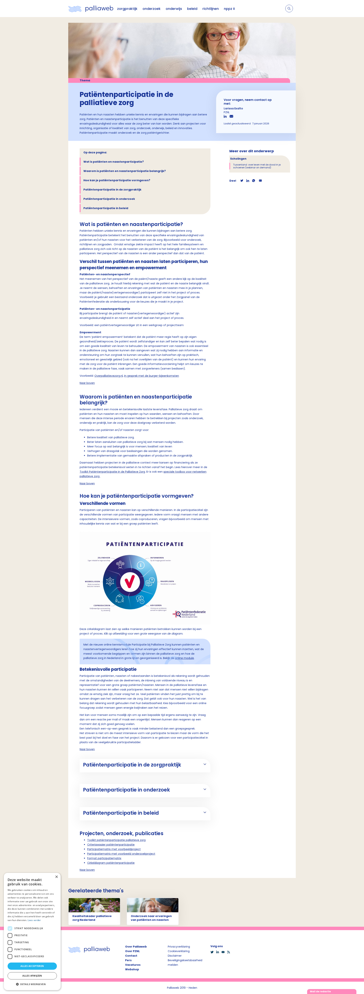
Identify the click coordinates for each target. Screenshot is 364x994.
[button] (32, 984)
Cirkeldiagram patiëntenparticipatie (111, 863)
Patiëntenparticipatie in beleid (105, 208)
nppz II (229, 8)
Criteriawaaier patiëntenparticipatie (111, 845)
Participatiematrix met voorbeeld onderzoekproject (121, 854)
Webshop (132, 969)
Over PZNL (132, 951)
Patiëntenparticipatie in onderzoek (109, 199)
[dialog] (32, 931)
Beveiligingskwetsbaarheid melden (185, 962)
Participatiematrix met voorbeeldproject (114, 849)
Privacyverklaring (179, 946)
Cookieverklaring (179, 951)
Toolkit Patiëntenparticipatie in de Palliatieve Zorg (112, 472)
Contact (131, 956)
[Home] (90, 8)
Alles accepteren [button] (32, 966)
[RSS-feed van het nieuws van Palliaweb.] (229, 952)
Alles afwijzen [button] (32, 975)
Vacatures (132, 965)
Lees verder (34, 920)
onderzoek (152, 8)
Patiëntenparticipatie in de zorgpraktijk (112, 189)
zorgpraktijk (127, 8)
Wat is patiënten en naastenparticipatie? (113, 162)
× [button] (56, 877)
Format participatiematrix (104, 858)
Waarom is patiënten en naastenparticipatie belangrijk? (124, 171)
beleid (192, 8)
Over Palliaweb (136, 946)
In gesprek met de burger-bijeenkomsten (151, 376)
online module (184, 658)
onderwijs (174, 8)
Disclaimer (175, 956)
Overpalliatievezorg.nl (108, 376)
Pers (128, 960)
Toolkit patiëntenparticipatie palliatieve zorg (116, 840)
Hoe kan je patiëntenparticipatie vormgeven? (116, 180)
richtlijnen (210, 8)
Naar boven (87, 383)
